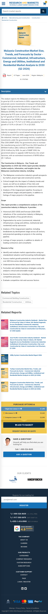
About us (24, 540)
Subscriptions (24, 566)
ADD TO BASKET (24, 425)
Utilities (28, 302)
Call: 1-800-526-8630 (24, 449)
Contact (23, 575)
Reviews (24, 547)
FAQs (24, 578)
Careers (24, 543)
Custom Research (24, 562)
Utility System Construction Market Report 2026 (26, 355)
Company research (24, 559)
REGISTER (24, 505)
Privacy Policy (20, 608)
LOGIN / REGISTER (23, 582)
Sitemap (12, 608)
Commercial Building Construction (15, 298)
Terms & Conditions (32, 608)
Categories (24, 556)
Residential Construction (12, 302)
